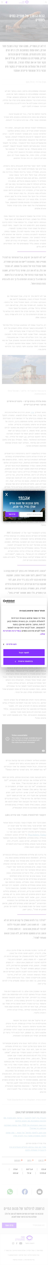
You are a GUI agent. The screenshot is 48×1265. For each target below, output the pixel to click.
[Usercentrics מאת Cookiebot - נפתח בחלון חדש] (14, 601)
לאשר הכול (24, 652)
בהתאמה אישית (25, 661)
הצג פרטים (11, 644)
